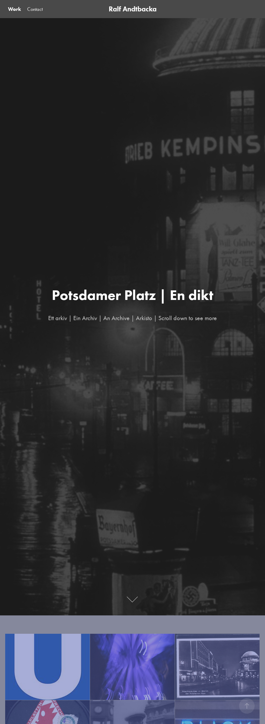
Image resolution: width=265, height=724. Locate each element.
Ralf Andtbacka (133, 9)
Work (14, 9)
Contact (35, 9)
